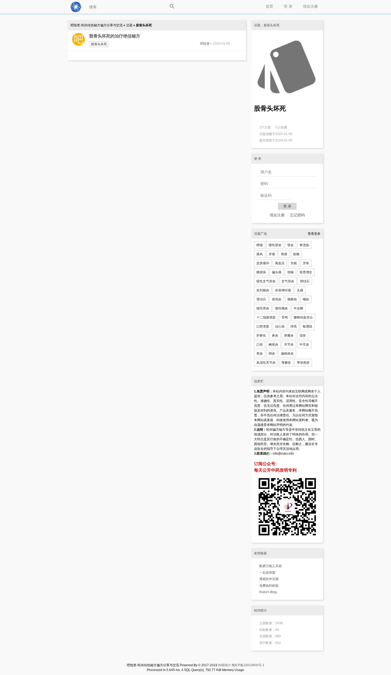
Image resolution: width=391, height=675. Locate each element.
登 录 (288, 6)
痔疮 (293, 326)
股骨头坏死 (99, 44)
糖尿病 (261, 272)
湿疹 (303, 335)
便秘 (290, 272)
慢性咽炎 (281, 308)
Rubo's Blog (268, 592)
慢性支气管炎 (266, 281)
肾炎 (290, 245)
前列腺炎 (262, 290)
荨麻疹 (286, 362)
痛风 (259, 254)
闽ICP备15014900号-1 (248, 665)
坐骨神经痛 (283, 290)
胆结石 (305, 281)
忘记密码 (297, 215)
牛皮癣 (298, 308)
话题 (129, 25)
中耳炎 (304, 344)
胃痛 (284, 254)
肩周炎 (276, 299)
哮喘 (259, 245)
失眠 (293, 263)
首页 (269, 6)
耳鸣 (284, 317)
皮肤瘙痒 (262, 263)
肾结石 (261, 299)
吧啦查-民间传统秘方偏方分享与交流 (96, 25)
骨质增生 (306, 272)
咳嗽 (296, 254)
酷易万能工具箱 (270, 566)
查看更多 (314, 234)
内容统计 (224, 665)
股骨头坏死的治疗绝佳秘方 (114, 36)
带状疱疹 (303, 362)
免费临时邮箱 (268, 586)
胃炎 (259, 353)
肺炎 (272, 353)
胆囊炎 (289, 335)
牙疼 (306, 263)
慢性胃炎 (262, 308)
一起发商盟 (267, 573)
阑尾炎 (273, 344)
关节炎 (289, 344)
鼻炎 (275, 335)
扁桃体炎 (287, 353)
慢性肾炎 (275, 245)
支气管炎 (287, 281)
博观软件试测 (268, 579)
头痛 (300, 290)
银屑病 (307, 326)
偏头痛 (276, 272)
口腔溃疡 (262, 326)
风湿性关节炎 (266, 362)
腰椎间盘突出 (303, 317)
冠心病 (280, 326)
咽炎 (306, 299)
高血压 (280, 263)
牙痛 (272, 254)
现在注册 (310, 6)
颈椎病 (292, 299)
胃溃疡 (304, 245)
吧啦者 (205, 43)
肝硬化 (261, 335)
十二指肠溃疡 (266, 317)
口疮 (259, 344)
